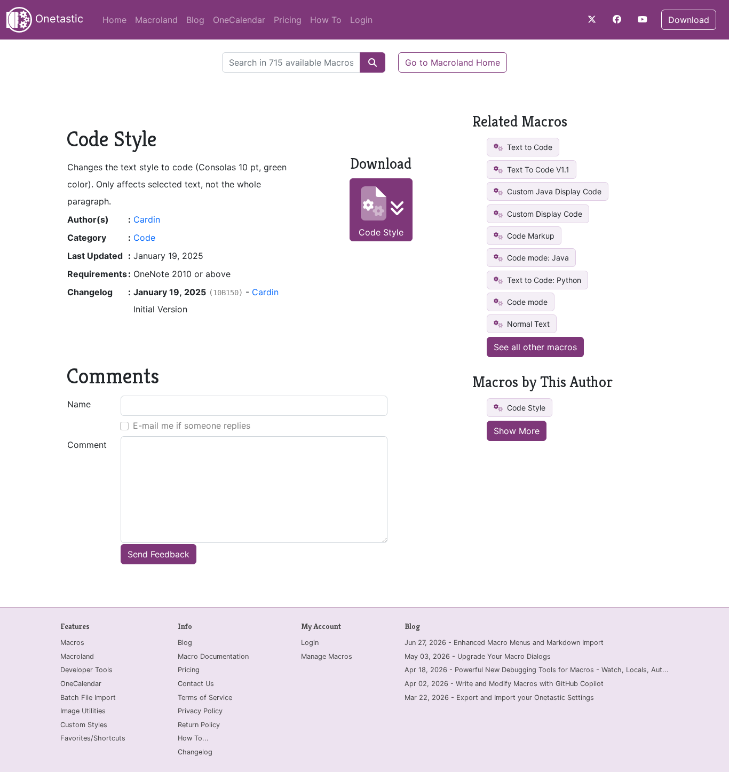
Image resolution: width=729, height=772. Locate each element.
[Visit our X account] (592, 19)
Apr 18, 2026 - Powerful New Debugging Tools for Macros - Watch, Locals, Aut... (537, 670)
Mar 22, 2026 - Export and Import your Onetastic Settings (499, 698)
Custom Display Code (543, 213)
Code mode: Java (537, 257)
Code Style (381, 232)
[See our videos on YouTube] (642, 19)
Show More (517, 431)
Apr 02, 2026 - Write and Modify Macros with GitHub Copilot (504, 684)
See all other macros (535, 347)
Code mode (526, 301)
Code (144, 237)
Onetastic (57, 18)
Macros (72, 643)
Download (688, 19)
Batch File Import (88, 698)
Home (114, 19)
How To (326, 19)
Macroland (156, 19)
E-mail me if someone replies (191, 425)
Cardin (146, 219)
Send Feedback (158, 554)
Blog (195, 19)
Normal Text (527, 323)
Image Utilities (83, 711)
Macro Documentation (213, 656)
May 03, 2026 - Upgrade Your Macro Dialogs (478, 656)
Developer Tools (86, 670)
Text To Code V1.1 (537, 169)
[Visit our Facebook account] (617, 19)
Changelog (195, 752)
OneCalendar (239, 19)
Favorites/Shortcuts (92, 738)
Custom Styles (83, 725)
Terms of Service (205, 698)
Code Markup (529, 235)
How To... (193, 738)
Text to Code (528, 147)
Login (361, 19)
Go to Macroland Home (452, 62)
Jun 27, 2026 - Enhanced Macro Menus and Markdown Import (504, 643)
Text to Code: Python (543, 280)
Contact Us (196, 684)
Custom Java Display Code (553, 191)
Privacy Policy (200, 711)
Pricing (288, 19)
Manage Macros (326, 656)
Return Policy (199, 725)
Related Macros (519, 121)
